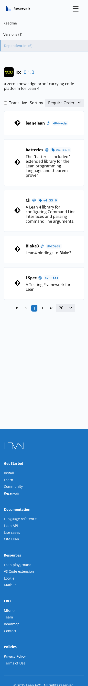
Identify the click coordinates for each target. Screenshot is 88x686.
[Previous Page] (26, 308)
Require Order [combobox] (61, 103)
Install (9, 473)
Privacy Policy (15, 656)
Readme (10, 23)
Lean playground (18, 564)
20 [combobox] (61, 308)
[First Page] (17, 308)
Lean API (11, 525)
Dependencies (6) (18, 45)
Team (8, 617)
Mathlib (10, 584)
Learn (8, 479)
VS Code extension (19, 571)
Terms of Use (14, 663)
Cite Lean (11, 539)
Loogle (9, 578)
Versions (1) (12, 34)
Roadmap (12, 624)
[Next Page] (42, 308)
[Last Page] (51, 308)
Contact (10, 630)
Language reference (20, 518)
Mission (10, 610)
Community (13, 486)
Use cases (12, 532)
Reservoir (11, 493)
